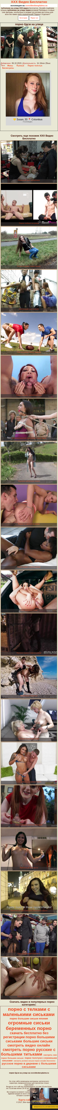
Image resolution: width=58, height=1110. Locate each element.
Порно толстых (35, 66)
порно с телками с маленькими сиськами (29, 1012)
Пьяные (20, 66)
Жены (10, 66)
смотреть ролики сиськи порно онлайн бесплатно (34, 1061)
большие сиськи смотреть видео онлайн (29, 1043)
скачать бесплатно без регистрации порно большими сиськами (29, 1037)
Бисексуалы (8, 68)
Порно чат (34, 18)
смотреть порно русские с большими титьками (28, 1051)
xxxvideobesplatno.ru (36, 5)
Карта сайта (26, 1100)
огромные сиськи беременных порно (29, 1025)
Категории (23, 18)
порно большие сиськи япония (29, 1018)
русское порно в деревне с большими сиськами (29, 1065)
